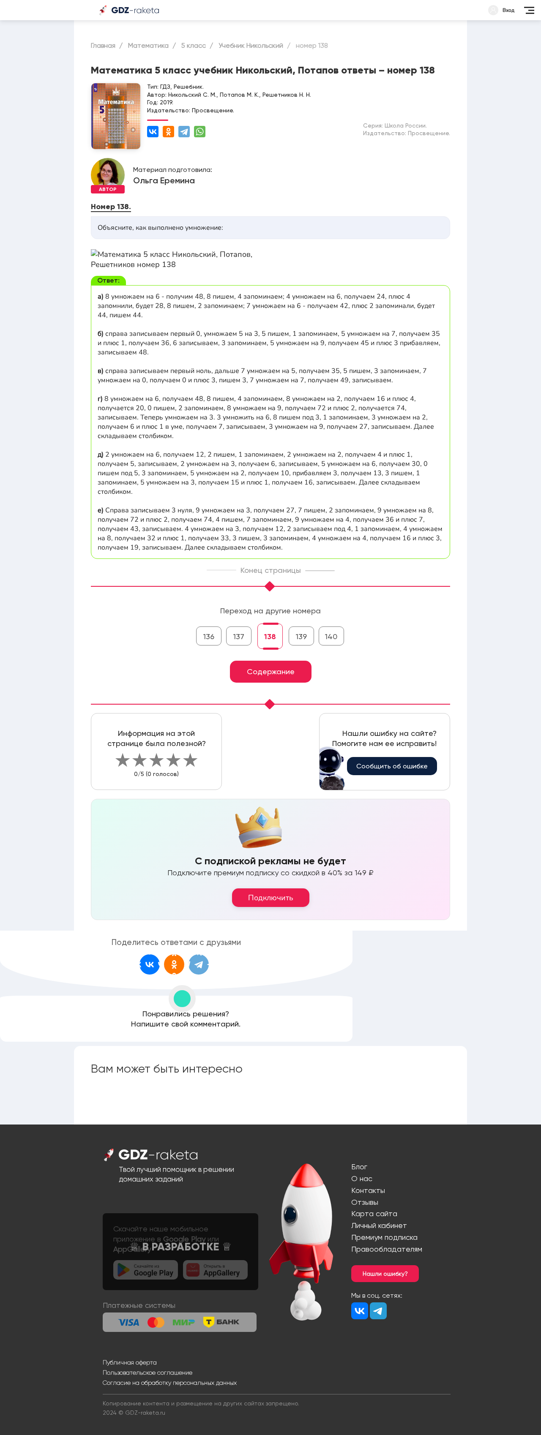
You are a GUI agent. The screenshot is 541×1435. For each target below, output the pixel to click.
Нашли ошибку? (385, 1273)
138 (270, 636)
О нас (361, 1178)
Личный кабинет (379, 1225)
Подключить (270, 898)
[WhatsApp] (199, 131)
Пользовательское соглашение (147, 1372)
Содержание (271, 671)
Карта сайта (374, 1213)
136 (208, 636)
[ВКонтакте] (152, 131)
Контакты (368, 1190)
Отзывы (364, 1202)
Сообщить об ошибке (392, 766)
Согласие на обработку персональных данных (170, 1382)
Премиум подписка (384, 1237)
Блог (359, 1166)
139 (301, 636)
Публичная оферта (130, 1362)
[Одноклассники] (168, 131)
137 (238, 636)
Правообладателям (386, 1248)
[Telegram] (184, 131)
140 (331, 636)
